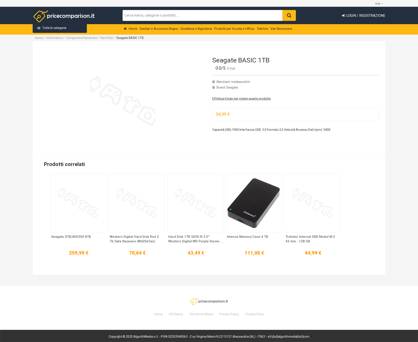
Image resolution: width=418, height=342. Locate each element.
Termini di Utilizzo (201, 314)
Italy (378, 3)
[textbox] (203, 15)
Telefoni (262, 29)
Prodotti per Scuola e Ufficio (234, 29)
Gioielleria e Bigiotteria (196, 29)
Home (132, 29)
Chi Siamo (176, 314)
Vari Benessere (281, 29)
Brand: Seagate (227, 87)
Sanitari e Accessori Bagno (159, 29)
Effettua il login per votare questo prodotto (241, 98)
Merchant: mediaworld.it (233, 82)
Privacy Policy (229, 314)
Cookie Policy (254, 314)
